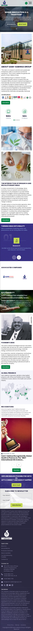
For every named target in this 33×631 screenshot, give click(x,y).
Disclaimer (23, 625)
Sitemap (17, 625)
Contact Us (4, 559)
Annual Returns (5, 548)
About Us (3, 546)
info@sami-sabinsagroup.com (13, 582)
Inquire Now (31, 320)
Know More (5, 102)
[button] (14, 120)
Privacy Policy (10, 625)
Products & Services (7, 551)
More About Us (11, 24)
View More (16, 470)
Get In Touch (22, 24)
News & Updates (6, 553)
